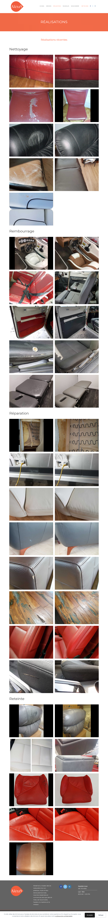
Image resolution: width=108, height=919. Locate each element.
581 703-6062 (85, 6)
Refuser (100, 915)
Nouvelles (66, 6)
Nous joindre (75, 6)
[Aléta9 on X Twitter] (93, 6)
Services (48, 6)
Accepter (90, 915)
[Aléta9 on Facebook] (90, 6)
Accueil (42, 6)
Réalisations (57, 6)
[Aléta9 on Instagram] (95, 6)
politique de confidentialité (63, 916)
